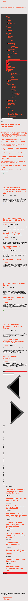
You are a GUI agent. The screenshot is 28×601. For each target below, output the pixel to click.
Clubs (12, 40)
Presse (9, 106)
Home (7, 15)
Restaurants (10, 72)
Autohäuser (13, 87)
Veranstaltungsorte (14, 44)
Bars (9, 82)
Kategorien (13, 46)
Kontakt (4, 1)
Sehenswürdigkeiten (12, 113)
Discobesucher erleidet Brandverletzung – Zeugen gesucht (15, 535)
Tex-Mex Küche (14, 73)
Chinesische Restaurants (16, 74)
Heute (4, 399)
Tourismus (8, 107)
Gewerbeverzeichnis (12, 100)
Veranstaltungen (11, 43)
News (7, 16)
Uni (9, 19)
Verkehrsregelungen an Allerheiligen (11, 247)
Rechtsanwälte (14, 96)
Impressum (5, 2)
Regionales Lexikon (12, 116)
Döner (12, 76)
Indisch (12, 77)
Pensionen (13, 111)
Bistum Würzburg (11, 23)
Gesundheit (10, 36)
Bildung (9, 20)
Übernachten (10, 109)
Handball (10, 30)
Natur (9, 37)
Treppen (15, 92)
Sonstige (10, 32)
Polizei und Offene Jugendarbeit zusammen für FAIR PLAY (16, 568)
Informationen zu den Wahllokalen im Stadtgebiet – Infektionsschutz (14, 341)
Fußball (9, 29)
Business (7, 83)
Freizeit (9, 39)
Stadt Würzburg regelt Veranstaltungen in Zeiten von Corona (14, 326)
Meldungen (10, 69)
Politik (9, 22)
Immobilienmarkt (11, 104)
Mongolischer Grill (14, 79)
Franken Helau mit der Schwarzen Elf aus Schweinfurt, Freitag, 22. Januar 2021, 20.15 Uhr (15, 190)
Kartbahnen (13, 86)
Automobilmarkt (11, 102)
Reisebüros (13, 99)
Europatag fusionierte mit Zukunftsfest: (15, 560)
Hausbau (12, 97)
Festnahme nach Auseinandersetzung (13, 543)
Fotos (9, 57)
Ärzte (9, 35)
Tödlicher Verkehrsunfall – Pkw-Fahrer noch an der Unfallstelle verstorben (15, 491)
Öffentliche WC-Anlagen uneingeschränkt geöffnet (12, 234)
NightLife (10, 54)
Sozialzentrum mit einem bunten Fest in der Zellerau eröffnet (16, 552)
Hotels (12, 110)
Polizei (7, 25)
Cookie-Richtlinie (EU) (8, 599)
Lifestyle (7, 60)
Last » (12, 369)
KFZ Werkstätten (11, 103)
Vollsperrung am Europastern (14, 259)
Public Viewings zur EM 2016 (14, 59)
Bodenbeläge (16, 94)
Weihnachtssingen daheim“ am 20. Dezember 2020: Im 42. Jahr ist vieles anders (14, 220)
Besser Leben (8, 33)
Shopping (10, 64)
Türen (15, 90)
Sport (7, 26)
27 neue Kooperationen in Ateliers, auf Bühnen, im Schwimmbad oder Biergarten (15, 525)
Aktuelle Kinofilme (14, 52)
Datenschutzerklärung (7, 597)
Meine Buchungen (14, 47)
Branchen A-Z (11, 84)
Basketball (10, 27)
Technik (9, 66)
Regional (10, 17)
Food (9, 63)
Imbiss (9, 80)
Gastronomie (8, 70)
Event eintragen (11, 49)
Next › (9, 369)
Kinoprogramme (14, 53)
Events (7, 42)
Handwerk (13, 89)
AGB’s (4, 598)
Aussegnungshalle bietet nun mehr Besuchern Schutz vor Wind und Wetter (16, 515)
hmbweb (6, 195)
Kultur (9, 56)
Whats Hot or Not (11, 67)
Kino (9, 50)
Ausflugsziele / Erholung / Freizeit (15, 114)
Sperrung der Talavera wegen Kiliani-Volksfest (16, 499)
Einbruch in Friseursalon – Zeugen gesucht (16, 507)
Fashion (9, 62)
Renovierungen (17, 93)
